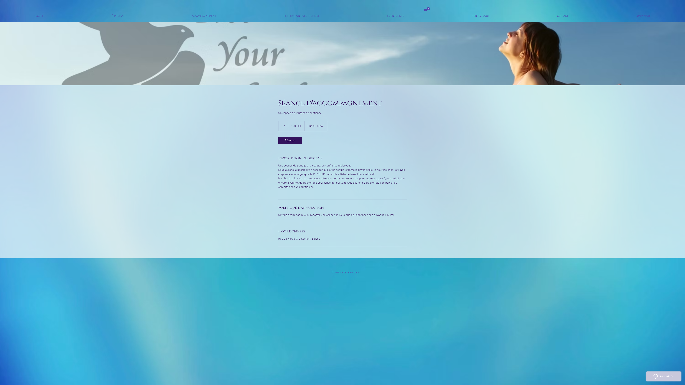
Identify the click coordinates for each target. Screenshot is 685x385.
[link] (290, 140)
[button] (427, 9)
